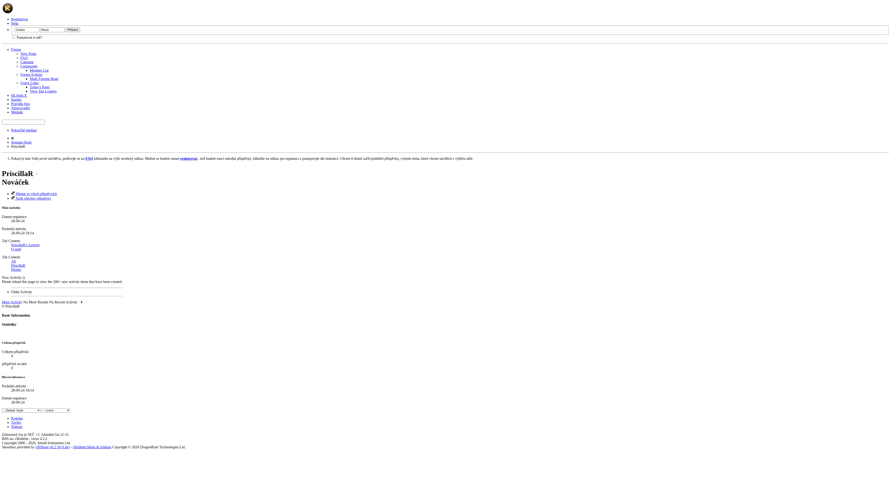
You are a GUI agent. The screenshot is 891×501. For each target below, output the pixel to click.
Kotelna (17, 418)
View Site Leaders (43, 91)
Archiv (16, 422)
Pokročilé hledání (24, 130)
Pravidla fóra (20, 104)
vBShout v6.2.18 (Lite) (53, 447)
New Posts (28, 54)
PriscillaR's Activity (25, 245)
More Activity (12, 302)
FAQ (24, 58)
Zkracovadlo (20, 108)
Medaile (17, 112)
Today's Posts (40, 87)
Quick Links (29, 83)
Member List (39, 70)
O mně (16, 249)
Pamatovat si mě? (29, 37)
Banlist (16, 100)
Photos (16, 270)
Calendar (27, 62)
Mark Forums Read (44, 79)
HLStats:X (19, 95)
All (13, 261)
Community (29, 66)
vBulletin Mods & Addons (92, 447)
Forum (16, 49)
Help (14, 23)
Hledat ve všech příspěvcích (36, 194)
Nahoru (16, 427)
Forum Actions (31, 75)
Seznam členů (21, 142)
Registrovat (19, 19)
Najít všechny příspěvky (33, 198)
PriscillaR (18, 265)
